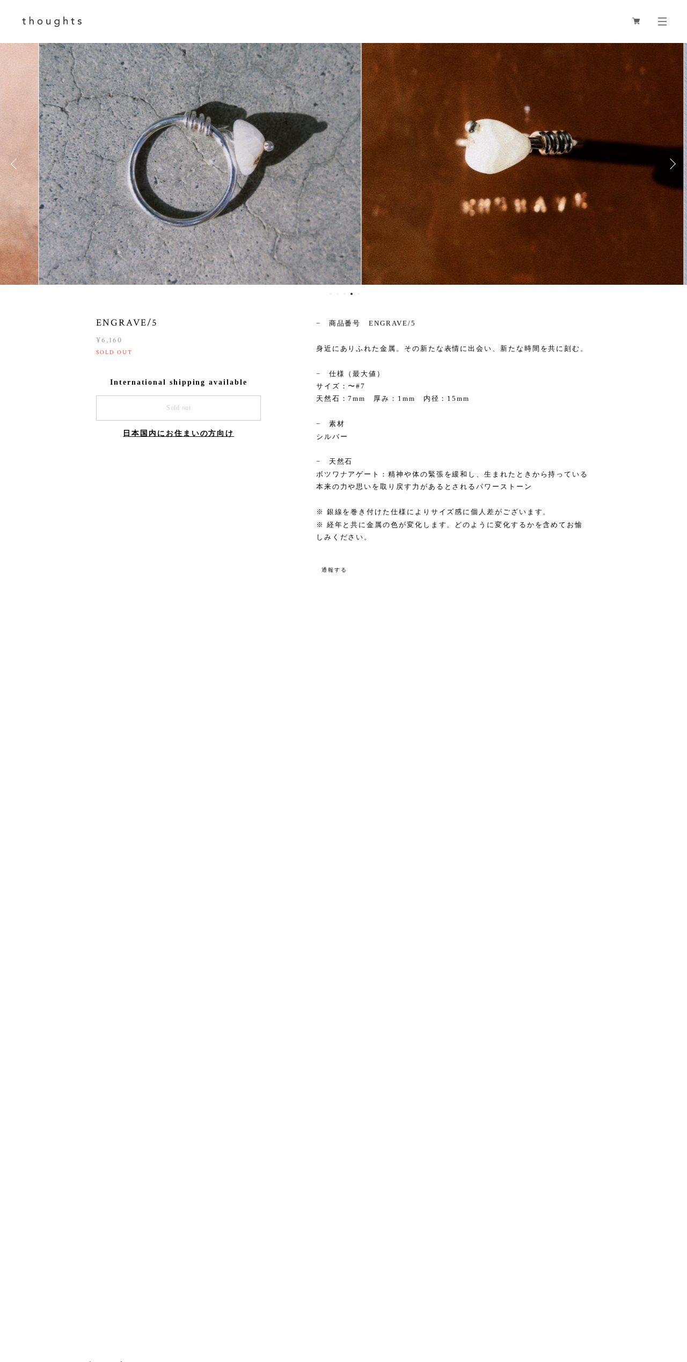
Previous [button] (16, 163)
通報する (334, 570)
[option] (343, 164)
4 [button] (351, 294)
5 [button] (358, 294)
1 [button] (331, 294)
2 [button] (338, 294)
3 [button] (345, 294)
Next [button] (671, 163)
